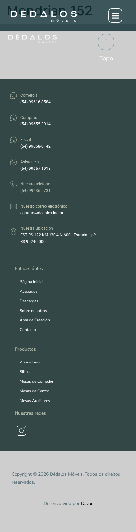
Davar (87, 503)
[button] (115, 15)
